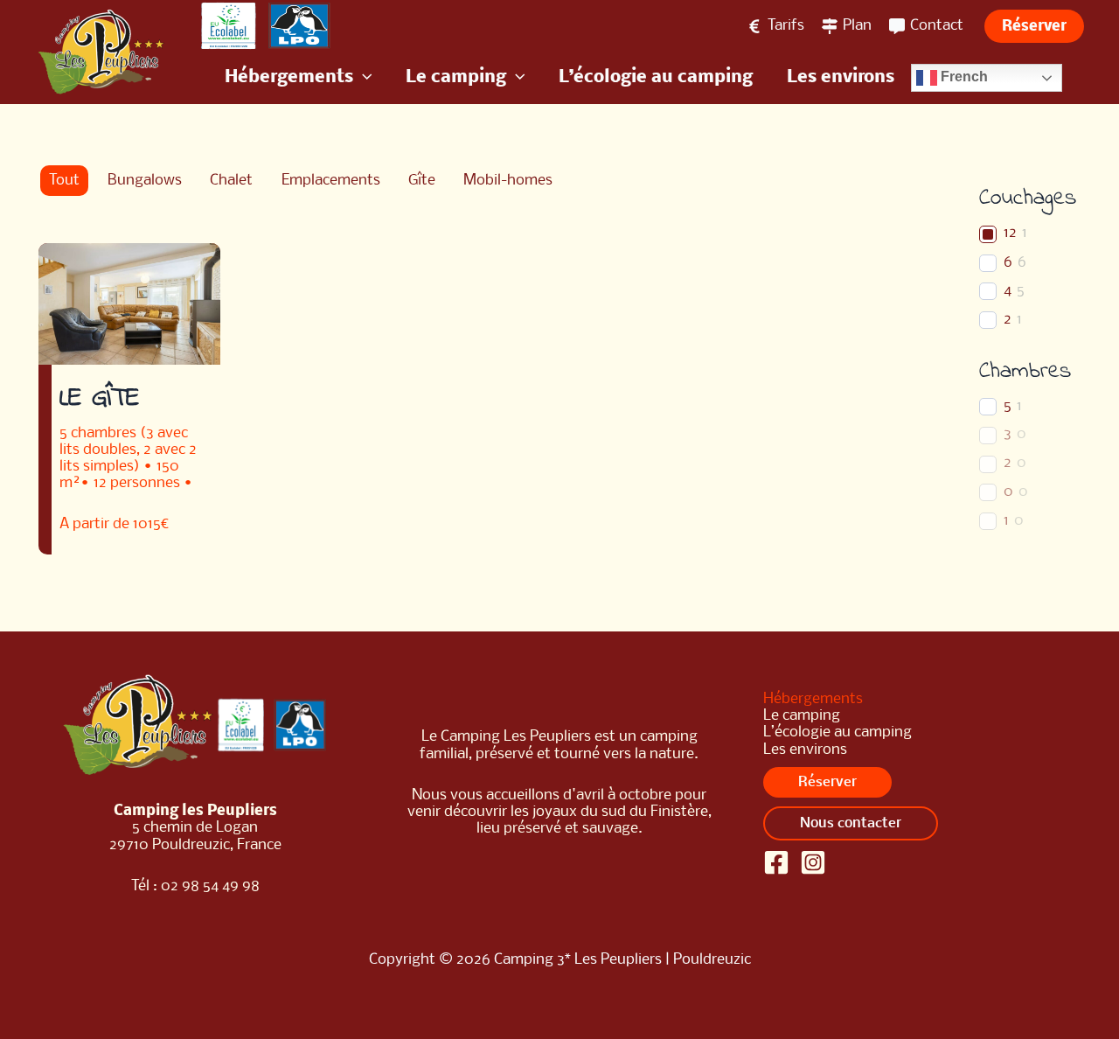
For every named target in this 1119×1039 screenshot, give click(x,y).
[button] (1034, 26)
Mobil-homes (508, 180)
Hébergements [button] (813, 699)
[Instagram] (813, 862)
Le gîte (99, 399)
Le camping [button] (801, 716)
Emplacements (330, 180)
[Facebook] (776, 862)
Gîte (421, 180)
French (962, 76)
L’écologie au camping (837, 732)
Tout (64, 180)
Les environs (805, 750)
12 (1010, 233)
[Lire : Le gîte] (129, 304)
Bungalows (145, 180)
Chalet (231, 180)
